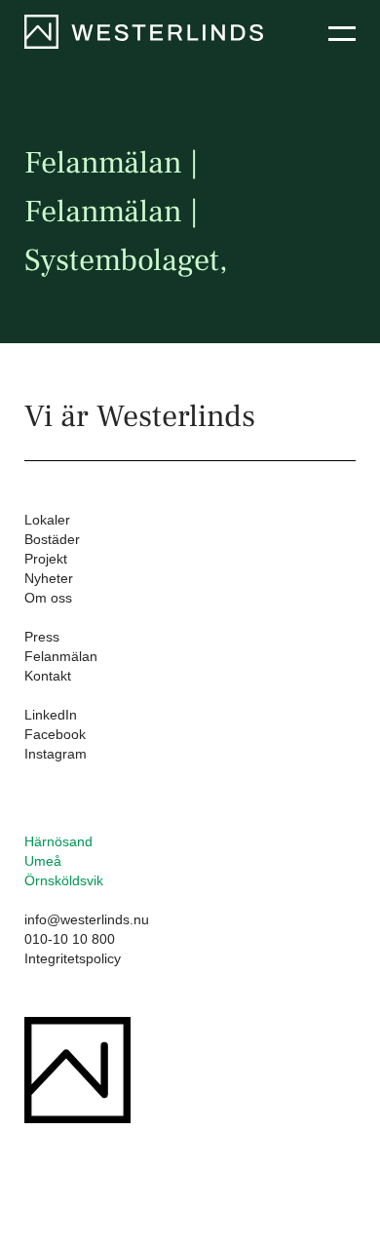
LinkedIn (50, 714)
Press (41, 636)
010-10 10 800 (69, 939)
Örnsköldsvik (63, 880)
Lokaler (47, 519)
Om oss (48, 597)
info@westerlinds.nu (86, 919)
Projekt (45, 558)
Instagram (55, 753)
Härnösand (58, 841)
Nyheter (48, 578)
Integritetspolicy (72, 958)
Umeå (42, 861)
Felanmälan (60, 656)
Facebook (55, 734)
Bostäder (52, 539)
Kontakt (47, 675)
